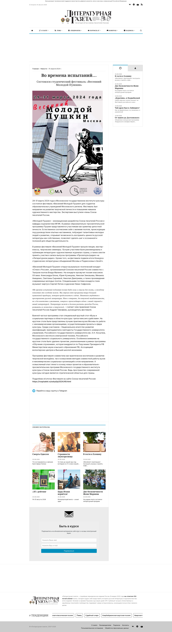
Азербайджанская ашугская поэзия (107, 615)
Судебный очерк (82, 615)
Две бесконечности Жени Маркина (126, 87)
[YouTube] (138, 5)
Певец (69, 615)
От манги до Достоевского (127, 118)
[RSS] (142, 5)
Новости (44, 69)
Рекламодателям (105, 625)
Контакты (125, 625)
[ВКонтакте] (130, 5)
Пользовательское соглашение (92, 628)
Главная (35, 69)
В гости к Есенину (123, 76)
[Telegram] (134, 5)
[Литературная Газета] (86, 16)
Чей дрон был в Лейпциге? (127, 108)
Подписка (116, 625)
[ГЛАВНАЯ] (32, 30)
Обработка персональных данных (117, 628)
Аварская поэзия (131, 615)
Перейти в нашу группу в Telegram (51, 391)
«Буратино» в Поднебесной (127, 98)
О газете (94, 625)
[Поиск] (141, 30)
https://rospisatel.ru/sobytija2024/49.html (51, 381)
